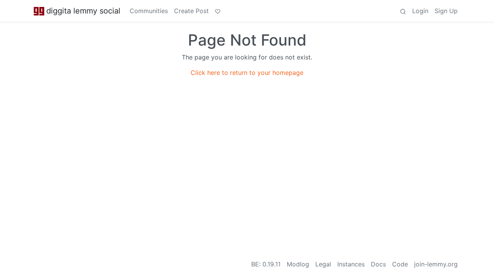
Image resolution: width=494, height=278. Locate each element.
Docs (378, 264)
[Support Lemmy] (217, 11)
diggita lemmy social (83, 10)
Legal (323, 264)
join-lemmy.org (436, 264)
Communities (149, 11)
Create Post (191, 11)
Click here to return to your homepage (247, 72)
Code (400, 264)
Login (420, 11)
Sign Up (446, 11)
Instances (351, 264)
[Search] (403, 11)
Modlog (298, 264)
